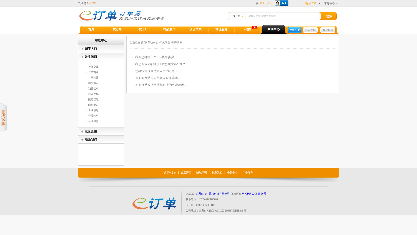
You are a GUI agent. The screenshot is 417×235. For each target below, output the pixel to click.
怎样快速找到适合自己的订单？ (156, 71)
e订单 (92, 3)
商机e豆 (93, 104)
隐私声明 (201, 172)
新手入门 (91, 48)
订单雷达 (93, 72)
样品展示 (93, 83)
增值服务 (221, 29)
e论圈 (247, 29)
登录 (262, 3)
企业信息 (93, 110)
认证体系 (195, 29)
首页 (91, 29)
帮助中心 (274, 29)
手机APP (295, 30)
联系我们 (91, 139)
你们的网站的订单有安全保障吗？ (158, 78)
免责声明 (186, 172)
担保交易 (93, 66)
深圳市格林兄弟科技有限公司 (213, 193)
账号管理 (93, 99)
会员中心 (232, 172)
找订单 (236, 16)
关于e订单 (170, 172)
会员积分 (93, 115)
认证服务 (93, 121)
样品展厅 (169, 29)
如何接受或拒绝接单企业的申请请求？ (161, 85)
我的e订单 (310, 3)
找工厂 (143, 29)
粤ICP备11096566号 (254, 193)
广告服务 (248, 172)
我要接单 (328, 30)
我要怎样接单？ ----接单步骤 (154, 57)
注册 (269, 3)
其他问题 (93, 77)
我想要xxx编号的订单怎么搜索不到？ (160, 64)
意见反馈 (91, 131)
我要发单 (310, 30)
